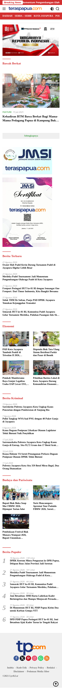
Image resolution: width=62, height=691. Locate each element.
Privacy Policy (37, 667)
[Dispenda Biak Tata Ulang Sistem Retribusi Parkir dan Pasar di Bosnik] (46, 339)
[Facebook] (16, 658)
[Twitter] (22, 658)
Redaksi (51, 667)
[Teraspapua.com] (25, 9)
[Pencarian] (58, 9)
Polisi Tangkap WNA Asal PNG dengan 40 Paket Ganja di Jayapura (30, 420)
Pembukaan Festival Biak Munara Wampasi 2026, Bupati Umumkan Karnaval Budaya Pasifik (15, 535)
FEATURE (7, 112)
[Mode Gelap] (52, 9)
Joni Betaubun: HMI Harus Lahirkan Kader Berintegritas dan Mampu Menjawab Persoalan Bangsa (34, 597)
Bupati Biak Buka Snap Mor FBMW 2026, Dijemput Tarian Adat (14, 506)
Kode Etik (22, 667)
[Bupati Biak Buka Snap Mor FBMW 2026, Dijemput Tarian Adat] (15, 492)
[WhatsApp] (40, 658)
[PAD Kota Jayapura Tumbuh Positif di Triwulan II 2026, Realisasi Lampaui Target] (15, 339)
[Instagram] (34, 658)
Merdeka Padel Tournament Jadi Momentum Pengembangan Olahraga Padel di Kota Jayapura (27, 278)
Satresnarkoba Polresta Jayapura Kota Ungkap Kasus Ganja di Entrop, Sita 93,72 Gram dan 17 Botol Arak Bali (29, 444)
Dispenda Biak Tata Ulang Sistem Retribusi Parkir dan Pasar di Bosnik (46, 352)
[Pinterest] (28, 658)
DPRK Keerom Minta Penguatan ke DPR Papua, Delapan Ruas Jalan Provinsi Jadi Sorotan (35, 562)
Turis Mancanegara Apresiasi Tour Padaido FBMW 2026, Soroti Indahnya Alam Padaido (45, 506)
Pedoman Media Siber (38, 671)
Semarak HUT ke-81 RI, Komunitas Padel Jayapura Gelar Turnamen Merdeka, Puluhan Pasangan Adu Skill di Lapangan (30, 313)
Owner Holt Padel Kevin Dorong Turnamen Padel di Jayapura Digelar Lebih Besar (28, 266)
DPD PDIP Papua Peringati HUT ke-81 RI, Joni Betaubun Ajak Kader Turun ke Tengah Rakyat (34, 621)
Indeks (10, 667)
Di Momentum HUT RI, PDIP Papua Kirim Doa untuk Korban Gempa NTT (34, 609)
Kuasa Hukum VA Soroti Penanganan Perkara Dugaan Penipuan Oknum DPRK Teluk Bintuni (30, 455)
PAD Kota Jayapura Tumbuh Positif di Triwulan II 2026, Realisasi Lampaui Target (15, 352)
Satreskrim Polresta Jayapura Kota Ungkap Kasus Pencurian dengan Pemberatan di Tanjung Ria (27, 408)
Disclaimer (19, 671)
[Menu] (4, 9)
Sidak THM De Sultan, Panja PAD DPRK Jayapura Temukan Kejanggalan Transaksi (28, 301)
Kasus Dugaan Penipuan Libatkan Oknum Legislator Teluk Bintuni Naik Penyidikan (29, 432)
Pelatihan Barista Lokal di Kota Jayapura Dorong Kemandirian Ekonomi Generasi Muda (46, 381)
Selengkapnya (31, 136)
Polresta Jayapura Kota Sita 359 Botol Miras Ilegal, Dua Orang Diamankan (30, 467)
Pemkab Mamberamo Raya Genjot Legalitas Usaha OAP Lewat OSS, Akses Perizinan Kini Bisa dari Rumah (15, 381)
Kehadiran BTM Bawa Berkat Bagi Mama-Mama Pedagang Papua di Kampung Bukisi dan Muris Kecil (30, 120)
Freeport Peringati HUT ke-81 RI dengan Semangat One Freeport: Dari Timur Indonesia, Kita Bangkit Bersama (30, 290)
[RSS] (46, 658)
